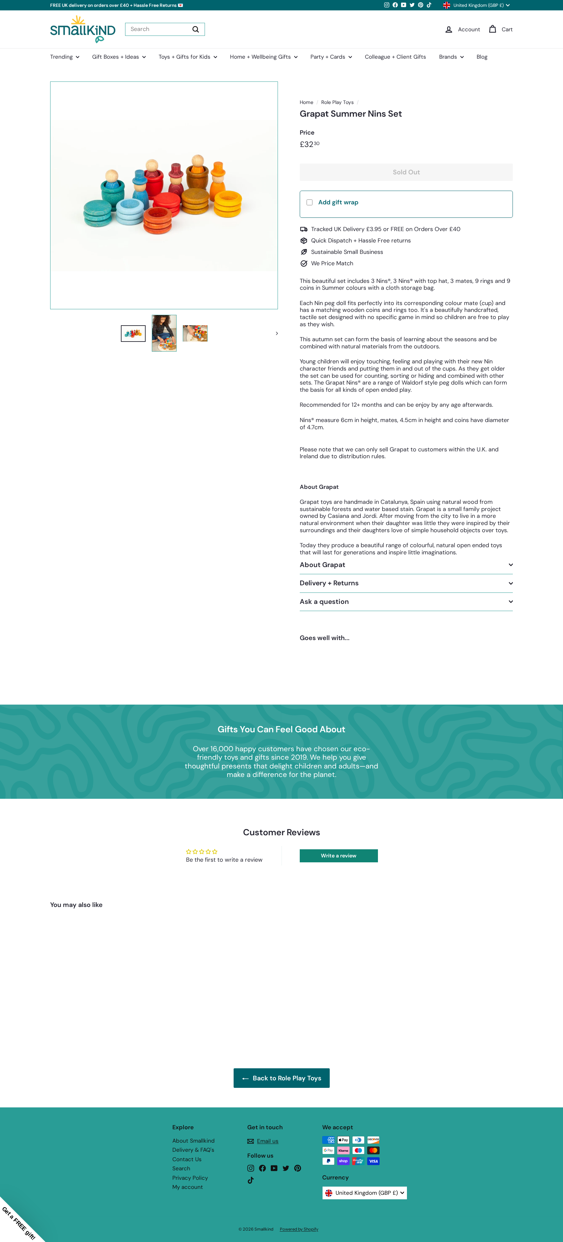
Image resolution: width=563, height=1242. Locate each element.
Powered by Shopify (299, 1229)
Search (181, 1168)
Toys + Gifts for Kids (185, 56)
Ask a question (324, 601)
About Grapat (322, 564)
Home (306, 102)
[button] (23, 1219)
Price (307, 132)
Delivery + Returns (329, 583)
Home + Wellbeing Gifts (261, 56)
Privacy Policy (190, 1177)
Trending (62, 56)
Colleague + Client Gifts (395, 56)
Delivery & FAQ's (193, 1149)
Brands (449, 56)
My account (187, 1187)
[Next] (274, 333)
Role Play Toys (337, 102)
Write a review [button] (338, 855)
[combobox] (165, 29)
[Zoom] (164, 195)
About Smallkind (193, 1140)
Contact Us (187, 1159)
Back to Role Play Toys (287, 1078)
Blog (482, 56)
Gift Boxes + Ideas (116, 56)
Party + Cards (328, 56)
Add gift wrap (338, 202)
